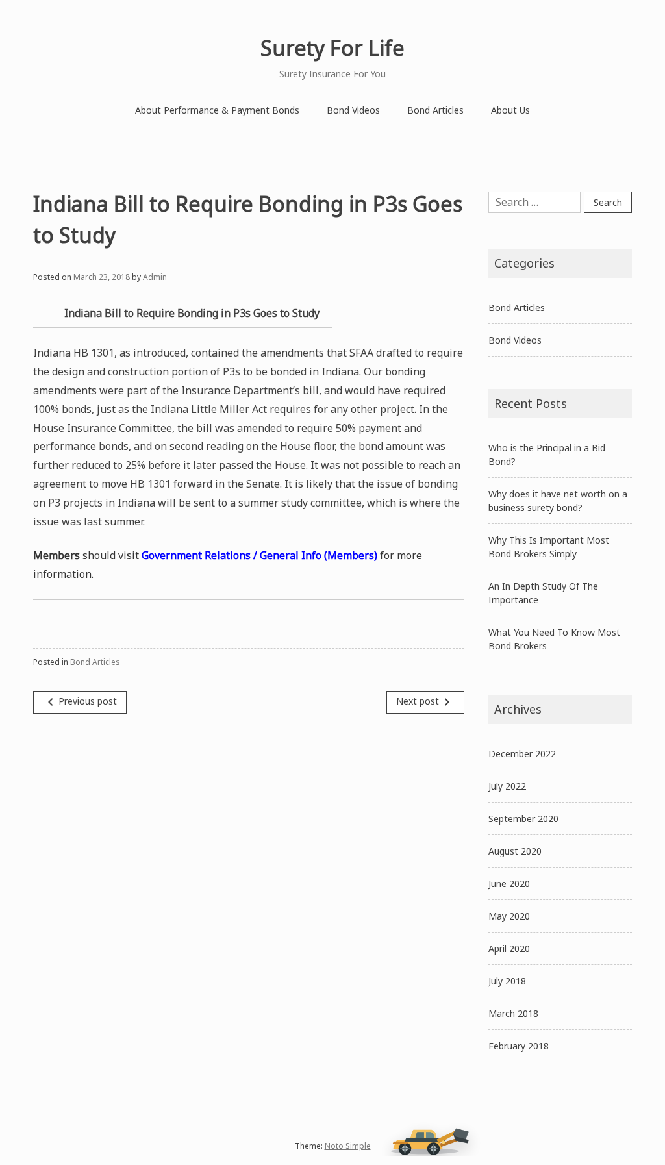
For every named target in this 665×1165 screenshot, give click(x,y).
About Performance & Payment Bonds (217, 110)
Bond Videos (353, 110)
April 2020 (509, 948)
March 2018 (513, 1013)
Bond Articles (435, 110)
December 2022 (522, 753)
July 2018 (507, 981)
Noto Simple (348, 1145)
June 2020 (509, 883)
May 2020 (509, 916)
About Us (510, 110)
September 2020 (523, 818)
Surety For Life (332, 48)
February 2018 (518, 1046)
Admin (155, 276)
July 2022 (507, 786)
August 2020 (515, 851)
